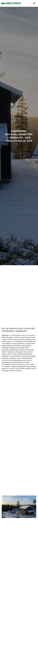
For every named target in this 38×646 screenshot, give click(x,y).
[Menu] (34, 3)
